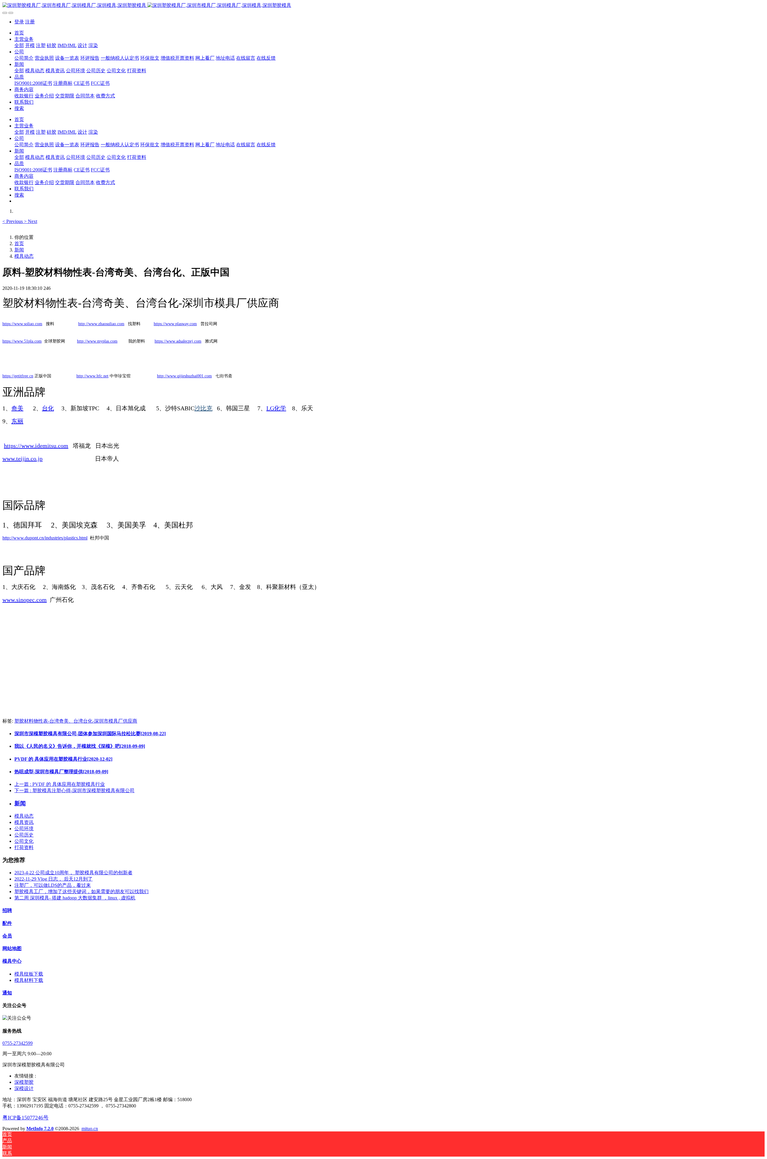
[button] (13, 221)
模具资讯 (24, 822)
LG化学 (276, 408)
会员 (7, 935)
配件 (7, 923)
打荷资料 (24, 847)
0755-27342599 (17, 1043)
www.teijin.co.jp (22, 458)
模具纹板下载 (28, 973)
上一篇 (59, 784)
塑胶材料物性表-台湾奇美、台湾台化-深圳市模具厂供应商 (75, 721)
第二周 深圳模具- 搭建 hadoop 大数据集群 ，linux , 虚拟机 (74, 897)
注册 (30, 21)
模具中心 (12, 961)
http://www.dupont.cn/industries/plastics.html (44, 537)
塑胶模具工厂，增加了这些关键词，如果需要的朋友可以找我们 (81, 891)
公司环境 (24, 828)
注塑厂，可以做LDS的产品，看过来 (52, 885)
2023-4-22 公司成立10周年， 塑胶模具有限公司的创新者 (73, 872)
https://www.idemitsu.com (36, 445)
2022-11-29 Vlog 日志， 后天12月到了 (53, 878)
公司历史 (24, 834)
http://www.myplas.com (97, 341)
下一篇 (74, 790)
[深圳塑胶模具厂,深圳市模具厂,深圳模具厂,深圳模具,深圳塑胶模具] (383, 5)
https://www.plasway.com (175, 324)
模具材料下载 (28, 980)
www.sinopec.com (24, 599)
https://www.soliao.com (22, 324)
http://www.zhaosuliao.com (101, 324)
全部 (19, 45)
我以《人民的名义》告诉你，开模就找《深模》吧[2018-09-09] (79, 746)
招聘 (7, 910)
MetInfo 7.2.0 (40, 1128)
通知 (7, 992)
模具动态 (24, 256)
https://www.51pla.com (22, 341)
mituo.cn (89, 1128)
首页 (19, 32)
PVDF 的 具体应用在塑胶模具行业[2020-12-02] (63, 759)
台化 (48, 408)
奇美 (17, 408)
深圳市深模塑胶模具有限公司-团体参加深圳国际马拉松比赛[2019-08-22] (90, 733)
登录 (19, 21)
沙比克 (203, 408)
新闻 (19, 249)
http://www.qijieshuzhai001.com (184, 376)
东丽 (17, 421)
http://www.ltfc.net (92, 376)
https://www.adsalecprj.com (178, 341)
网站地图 (12, 948)
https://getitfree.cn (17, 376)
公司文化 (24, 841)
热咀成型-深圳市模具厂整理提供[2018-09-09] (61, 771)
